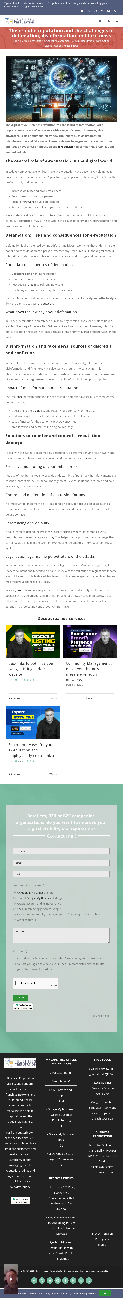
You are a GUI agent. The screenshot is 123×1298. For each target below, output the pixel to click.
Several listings (39, 898)
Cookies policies (71, 1270)
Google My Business (32, 6)
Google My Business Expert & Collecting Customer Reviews (46, 41)
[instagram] (95, 10)
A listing (35, 892)
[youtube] (82, 10)
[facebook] (102, 10)
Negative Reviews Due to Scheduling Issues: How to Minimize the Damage (61, 1226)
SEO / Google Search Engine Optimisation (62, 1156)
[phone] (115, 10)
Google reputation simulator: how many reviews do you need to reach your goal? (102, 1110)
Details (54, 698)
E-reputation (55, 3)
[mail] (108, 10)
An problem (86, 914)
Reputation (87, 41)
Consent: (20, 951)
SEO (21, 909)
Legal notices (42, 1270)
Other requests (26, 920)
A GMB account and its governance (39, 903)
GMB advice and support (61, 1092)
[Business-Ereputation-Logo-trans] (19, 17)
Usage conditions (87, 1270)
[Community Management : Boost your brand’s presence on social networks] (90, 641)
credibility (39, 410)
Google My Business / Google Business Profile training (61, 1114)
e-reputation (66, 146)
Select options (16, 698)
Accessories (59, 1072)
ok (104, 1293)
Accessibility (102, 1270)
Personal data (56, 1270)
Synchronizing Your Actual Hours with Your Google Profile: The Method (61, 1250)
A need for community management (40, 914)
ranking (28, 284)
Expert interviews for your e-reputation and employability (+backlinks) (31, 750)
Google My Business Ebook (61, 1136)
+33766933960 (108, 1156)
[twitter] (88, 10)
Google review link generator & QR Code (102, 1071)
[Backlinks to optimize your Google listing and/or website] (33, 641)
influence (30, 202)
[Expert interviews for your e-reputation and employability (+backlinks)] (33, 722)
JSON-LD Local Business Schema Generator (103, 1088)
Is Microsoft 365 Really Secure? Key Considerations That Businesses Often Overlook (61, 1198)
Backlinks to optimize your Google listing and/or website (32, 669)
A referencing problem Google (39, 909)
